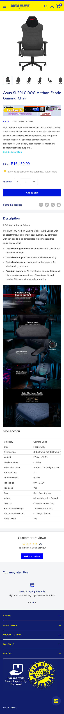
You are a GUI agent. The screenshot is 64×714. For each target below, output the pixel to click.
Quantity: (7, 181)
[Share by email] (59, 205)
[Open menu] (4, 6)
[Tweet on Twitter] (53, 205)
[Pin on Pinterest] (47, 205)
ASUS (6, 121)
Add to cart (32, 192)
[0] (58, 6)
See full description (12, 152)
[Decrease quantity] (17, 181)
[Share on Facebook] (41, 205)
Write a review (32, 556)
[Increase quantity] (34, 181)
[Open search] (46, 6)
